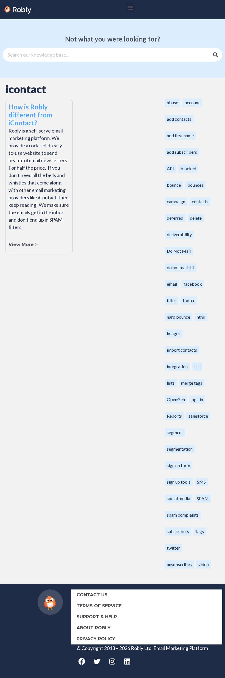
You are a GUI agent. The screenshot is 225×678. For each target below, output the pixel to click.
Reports (174, 415)
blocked (188, 168)
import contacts (182, 349)
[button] (130, 7)
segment (175, 432)
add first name (180, 135)
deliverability (179, 234)
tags (200, 531)
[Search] (215, 55)
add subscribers (182, 152)
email (172, 283)
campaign (176, 201)
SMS (201, 481)
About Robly (94, 627)
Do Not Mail (179, 250)
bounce (174, 185)
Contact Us (92, 594)
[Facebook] (82, 661)
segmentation (180, 448)
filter (171, 300)
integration (177, 366)
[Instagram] (112, 661)
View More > (23, 244)
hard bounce (178, 316)
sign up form (178, 465)
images (173, 333)
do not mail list (180, 267)
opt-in (197, 399)
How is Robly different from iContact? (30, 115)
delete (196, 218)
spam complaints (183, 514)
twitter (173, 547)
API (170, 168)
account (192, 102)
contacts (200, 201)
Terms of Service (99, 605)
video (203, 564)
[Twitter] (97, 661)
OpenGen (176, 399)
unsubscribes (179, 564)
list (197, 366)
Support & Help (97, 616)
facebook (193, 283)
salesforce (198, 415)
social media (178, 498)
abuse (172, 102)
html (201, 316)
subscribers (178, 531)
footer (189, 300)
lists (171, 382)
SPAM (203, 498)
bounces (195, 185)
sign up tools (178, 481)
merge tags (191, 382)
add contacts (179, 119)
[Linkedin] (127, 661)
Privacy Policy (96, 638)
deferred (175, 218)
